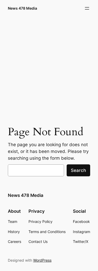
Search (78, 170)
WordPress (42, 260)
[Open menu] (87, 8)
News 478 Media (22, 8)
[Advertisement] (49, 69)
